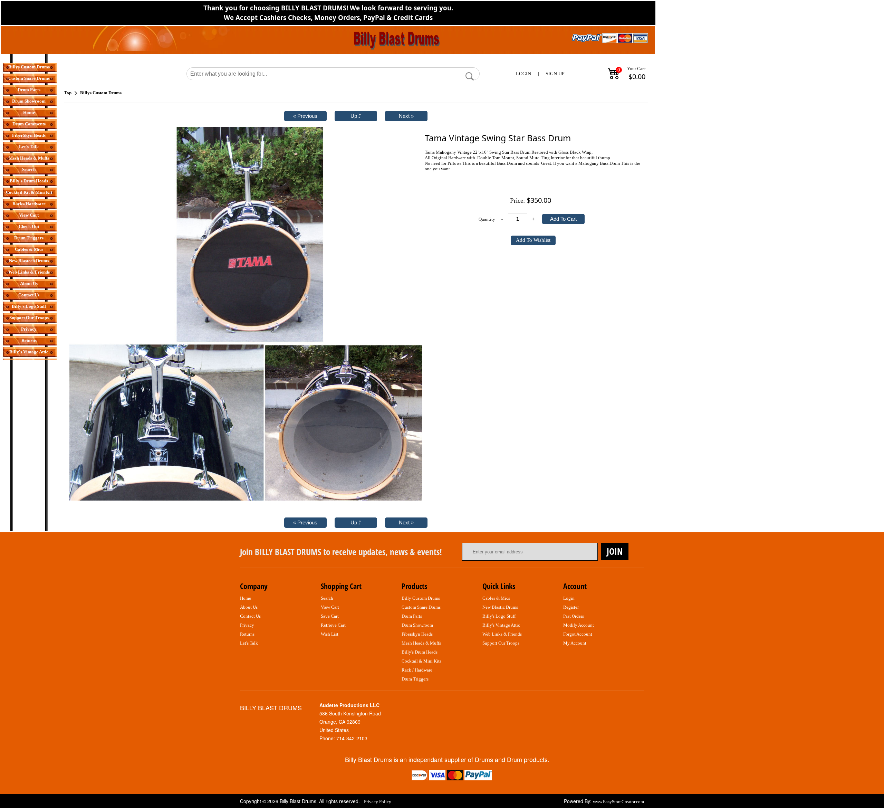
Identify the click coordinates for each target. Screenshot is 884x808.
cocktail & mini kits (421, 661)
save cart (330, 616)
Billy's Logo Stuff (29, 306)
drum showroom (417, 625)
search (327, 598)
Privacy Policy (377, 801)
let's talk (249, 643)
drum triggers (415, 679)
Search (29, 169)
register (571, 607)
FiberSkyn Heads (29, 135)
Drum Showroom (29, 101)
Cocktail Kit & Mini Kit (29, 192)
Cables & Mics (29, 249)
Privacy (29, 329)
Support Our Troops (29, 317)
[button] (469, 76)
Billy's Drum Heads (29, 180)
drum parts (412, 616)
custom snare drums (421, 607)
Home (29, 112)
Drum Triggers (29, 237)
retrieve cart (333, 625)
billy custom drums (421, 598)
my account (574, 643)
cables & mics (496, 598)
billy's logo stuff (499, 616)
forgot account (577, 634)
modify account (578, 625)
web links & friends (502, 634)
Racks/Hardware (29, 203)
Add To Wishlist (533, 240)
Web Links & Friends (29, 272)
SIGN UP (555, 73)
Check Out (29, 226)
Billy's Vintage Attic (28, 351)
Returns (29, 340)
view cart (330, 607)
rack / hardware (417, 670)
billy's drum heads (420, 652)
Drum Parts (29, 89)
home (245, 598)
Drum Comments (29, 123)
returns (247, 634)
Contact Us (28, 294)
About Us (29, 283)
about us (249, 607)
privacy (247, 625)
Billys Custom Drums (29, 66)
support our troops (500, 643)
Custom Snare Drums (29, 78)
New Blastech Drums (29, 260)
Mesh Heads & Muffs (29, 158)
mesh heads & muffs (421, 643)
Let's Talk (29, 146)
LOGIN (523, 73)
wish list (329, 634)
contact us (250, 616)
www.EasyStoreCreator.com (618, 801)
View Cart (29, 215)
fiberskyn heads (417, 634)
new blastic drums (500, 607)
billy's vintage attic (501, 625)
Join (615, 551)
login (569, 598)
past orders (573, 616)
